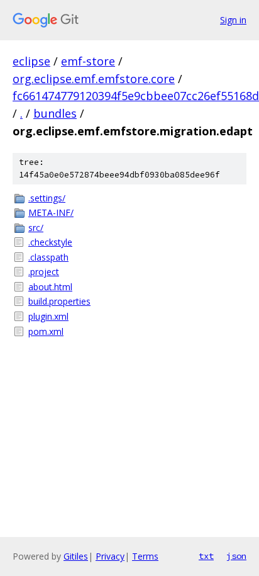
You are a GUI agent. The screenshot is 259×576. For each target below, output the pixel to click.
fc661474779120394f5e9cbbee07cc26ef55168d (136, 95)
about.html (50, 287)
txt (206, 556)
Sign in (233, 20)
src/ (35, 228)
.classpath (48, 257)
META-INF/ (51, 212)
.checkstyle (50, 242)
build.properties (59, 301)
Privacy (110, 556)
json (236, 556)
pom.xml (45, 331)
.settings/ (46, 198)
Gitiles (75, 556)
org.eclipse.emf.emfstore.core (94, 78)
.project (43, 272)
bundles (55, 113)
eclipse (31, 61)
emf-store (88, 61)
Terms (145, 556)
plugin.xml (48, 316)
